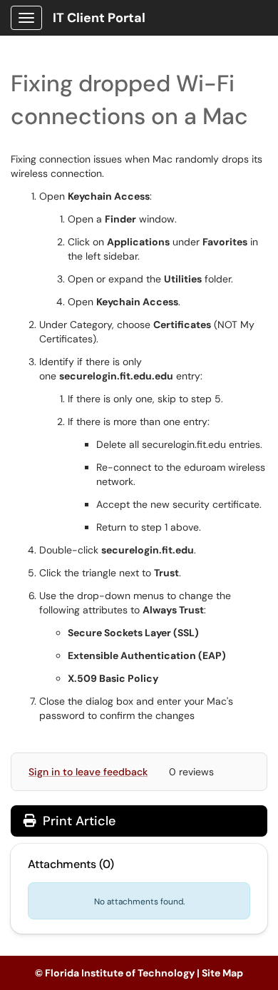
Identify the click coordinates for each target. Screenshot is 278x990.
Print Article (77, 821)
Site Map (222, 972)
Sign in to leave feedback (88, 771)
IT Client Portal (99, 17)
